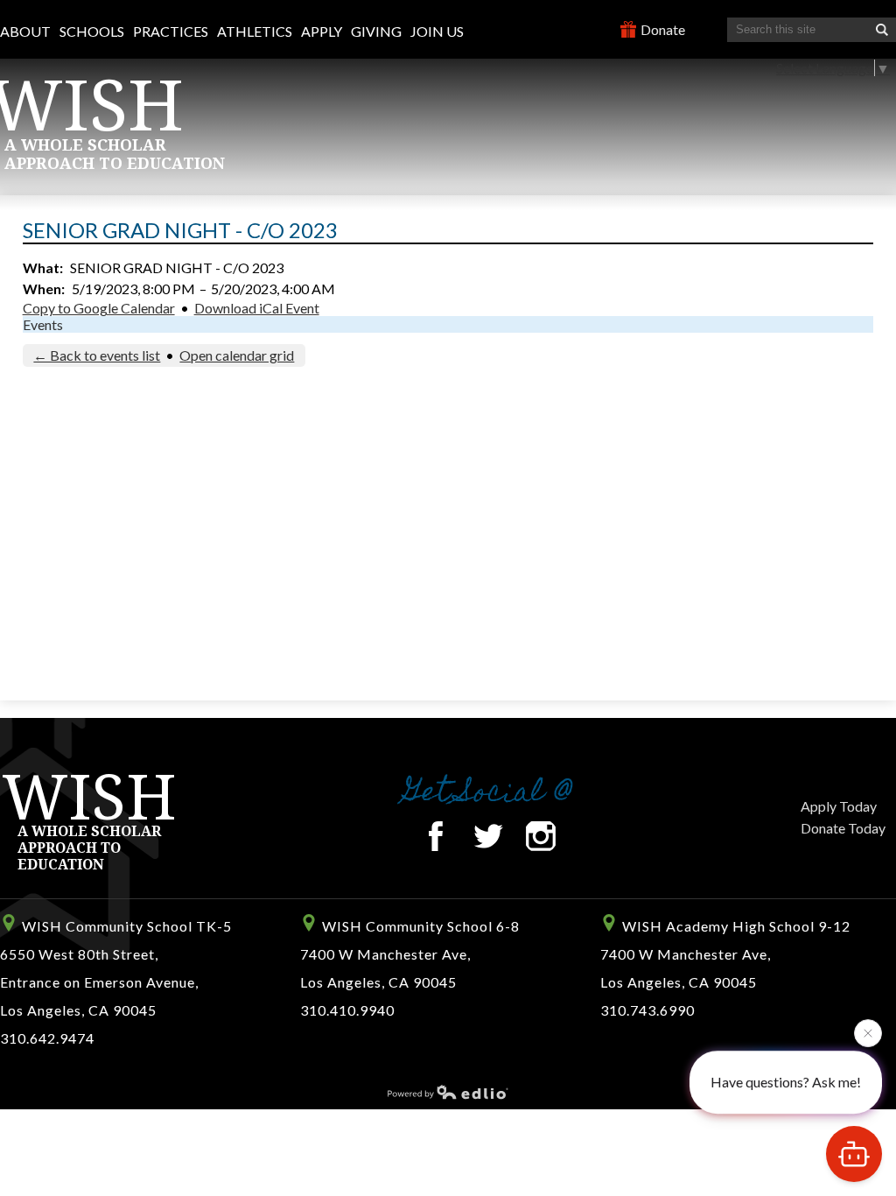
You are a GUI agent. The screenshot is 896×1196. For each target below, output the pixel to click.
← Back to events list (96, 355)
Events (43, 324)
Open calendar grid (236, 355)
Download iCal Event (256, 307)
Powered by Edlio (448, 1092)
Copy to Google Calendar (99, 307)
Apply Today (839, 806)
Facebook (435, 836)
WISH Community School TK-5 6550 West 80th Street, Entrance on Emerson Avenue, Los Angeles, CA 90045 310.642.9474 (116, 982)
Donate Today (843, 828)
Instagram (540, 836)
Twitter (488, 836)
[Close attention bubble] (868, 1032)
